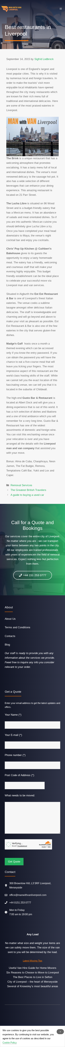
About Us (10, 618)
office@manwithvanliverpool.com (27, 895)
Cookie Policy (10, 1042)
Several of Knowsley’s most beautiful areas (32, 986)
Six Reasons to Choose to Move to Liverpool (32, 972)
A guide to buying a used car (27, 494)
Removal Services (21, 485)
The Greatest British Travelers (28, 490)
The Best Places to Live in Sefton (32, 977)
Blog (7, 644)
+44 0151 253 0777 (20, 902)
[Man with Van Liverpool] (11, 9)
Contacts (10, 636)
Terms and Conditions (17, 627)
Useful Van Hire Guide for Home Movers (32, 967)
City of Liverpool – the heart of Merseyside (32, 981)
